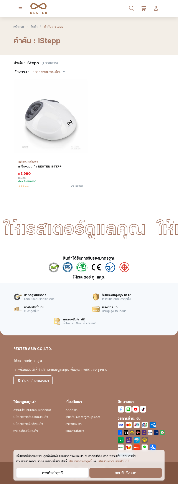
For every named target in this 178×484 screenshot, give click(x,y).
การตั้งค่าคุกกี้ (52, 472)
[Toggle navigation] (21, 8)
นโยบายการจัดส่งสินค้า (28, 423)
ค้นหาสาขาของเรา (35, 380)
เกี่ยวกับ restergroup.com (83, 416)
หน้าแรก (18, 26)
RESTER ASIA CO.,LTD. (32, 348)
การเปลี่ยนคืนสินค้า (25, 430)
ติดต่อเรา (71, 410)
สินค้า (34, 26)
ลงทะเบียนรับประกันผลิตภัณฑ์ (32, 410)
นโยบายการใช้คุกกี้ (80, 461)
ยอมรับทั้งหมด (125, 472)
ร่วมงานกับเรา (75, 430)
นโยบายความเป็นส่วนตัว (113, 461)
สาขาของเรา (74, 423)
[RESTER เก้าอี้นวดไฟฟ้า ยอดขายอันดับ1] (37, 8)
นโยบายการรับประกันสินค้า (30, 416)
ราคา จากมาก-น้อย (47, 71)
